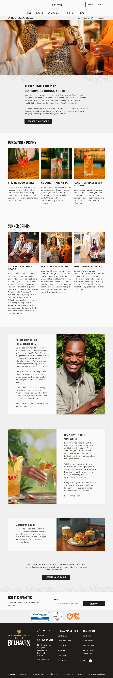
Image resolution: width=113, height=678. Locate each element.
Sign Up (71, 13)
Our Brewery (87, 640)
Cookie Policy (52, 674)
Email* (57, 599)
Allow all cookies (88, 361)
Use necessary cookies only (56, 361)
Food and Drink (64, 640)
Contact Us (62, 636)
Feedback (62, 655)
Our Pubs (86, 636)
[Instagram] (90, 660)
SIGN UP (94, 604)
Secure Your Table (38, 121)
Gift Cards (62, 650)
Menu (28, 13)
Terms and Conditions (96, 674)
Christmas (62, 645)
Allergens (62, 660)
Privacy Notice (67, 674)
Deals (39, 13)
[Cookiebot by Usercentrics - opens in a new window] (95, 315)
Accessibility (38, 674)
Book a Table (95, 4)
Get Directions (43, 659)
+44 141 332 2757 (45, 635)
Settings (97, 353)
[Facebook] (84, 660)
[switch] (44, 345)
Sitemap (81, 674)
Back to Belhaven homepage (90, 651)
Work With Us (88, 645)
